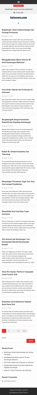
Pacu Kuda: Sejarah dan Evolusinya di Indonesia (19, 362)
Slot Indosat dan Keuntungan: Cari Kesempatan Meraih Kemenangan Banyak (16, 242)
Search (4, 338)
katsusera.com (18, 17)
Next (24, 331)
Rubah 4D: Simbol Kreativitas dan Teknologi (17, 370)
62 (18, 331)
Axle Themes (24, 392)
